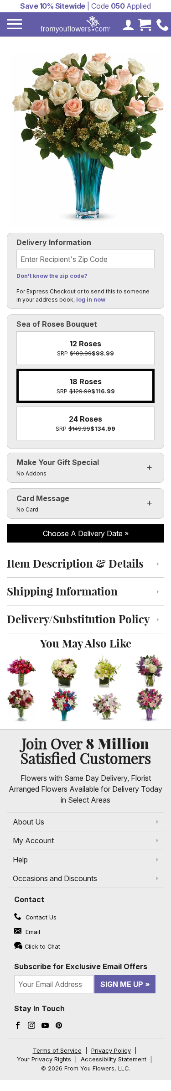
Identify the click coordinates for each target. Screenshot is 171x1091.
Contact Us (40, 917)
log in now (90, 299)
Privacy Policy (111, 1050)
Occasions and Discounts (55, 878)
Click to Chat (42, 946)
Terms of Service (57, 1050)
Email (32, 932)
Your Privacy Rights (44, 1059)
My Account (33, 840)
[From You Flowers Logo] (76, 24)
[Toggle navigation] (14, 24)
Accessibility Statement (113, 1059)
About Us (28, 821)
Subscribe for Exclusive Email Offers (80, 966)
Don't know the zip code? (52, 275)
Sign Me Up (121, 984)
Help (20, 859)
